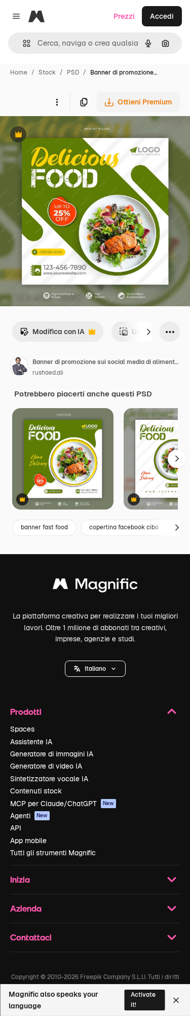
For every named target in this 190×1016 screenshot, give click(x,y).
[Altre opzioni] (57, 102)
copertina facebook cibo (124, 527)
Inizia (20, 879)
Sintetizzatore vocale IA (49, 778)
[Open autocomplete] (22, 43)
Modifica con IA (52, 334)
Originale (67, 135)
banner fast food (44, 527)
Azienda (26, 908)
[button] (95, 669)
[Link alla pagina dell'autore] (19, 367)
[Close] (176, 1000)
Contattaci (31, 937)
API (15, 827)
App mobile (28, 840)
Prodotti (26, 711)
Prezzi (124, 16)
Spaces (22, 729)
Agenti (29, 815)
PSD (73, 72)
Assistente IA (31, 741)
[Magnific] (95, 586)
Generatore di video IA (46, 766)
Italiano (95, 669)
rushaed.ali (47, 373)
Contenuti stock (36, 790)
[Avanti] (148, 331)
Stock (47, 72)
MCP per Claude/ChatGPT (62, 803)
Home (18, 72)
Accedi (162, 16)
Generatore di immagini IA (51, 753)
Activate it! (143, 999)
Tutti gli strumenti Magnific (53, 852)
